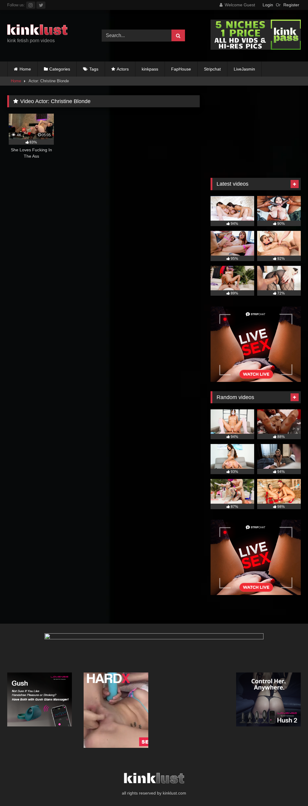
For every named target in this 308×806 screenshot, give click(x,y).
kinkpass (150, 69)
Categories (59, 69)
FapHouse (181, 69)
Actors (123, 69)
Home (25, 69)
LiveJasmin (244, 69)
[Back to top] (289, 788)
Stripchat (212, 69)
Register (291, 4)
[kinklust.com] (47, 30)
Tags (93, 69)
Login (268, 4)
